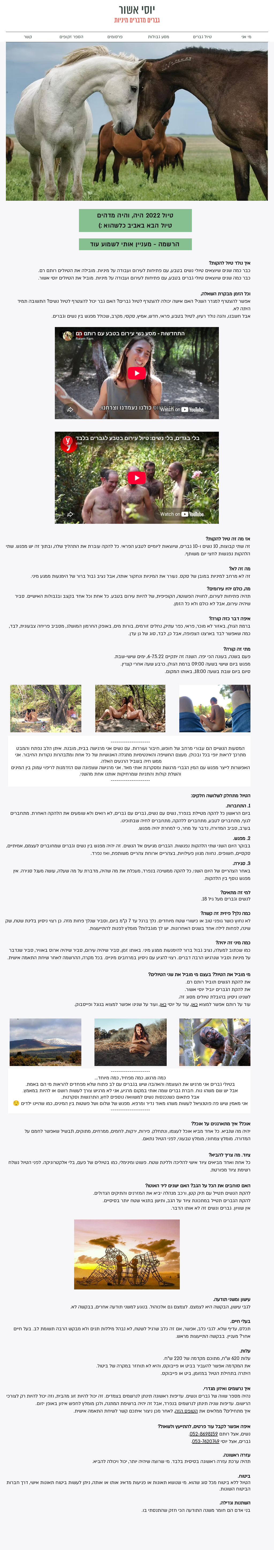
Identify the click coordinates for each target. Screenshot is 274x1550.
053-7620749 (205, 1441)
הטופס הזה (186, 1411)
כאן (163, 1004)
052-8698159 (204, 1434)
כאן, (194, 1004)
